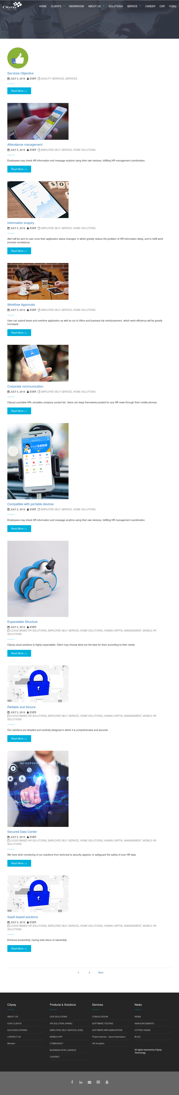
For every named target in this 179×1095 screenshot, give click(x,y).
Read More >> (19, 90)
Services (71, 78)
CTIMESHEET (56, 1043)
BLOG (137, 1036)
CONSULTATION (100, 1016)
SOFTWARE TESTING (102, 1023)
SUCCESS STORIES (17, 1029)
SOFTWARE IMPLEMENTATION (107, 1029)
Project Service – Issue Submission (109, 1036)
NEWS (138, 1016)
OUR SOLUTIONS (58, 1016)
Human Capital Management (122, 630)
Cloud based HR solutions (28, 630)
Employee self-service (56, 149)
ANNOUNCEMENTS (144, 1023)
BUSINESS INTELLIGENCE (63, 1049)
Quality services (52, 78)
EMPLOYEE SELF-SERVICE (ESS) (66, 1029)
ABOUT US (12, 1016)
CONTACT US (14, 1036)
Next (100, 972)
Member (11, 1043)
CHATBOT (55, 1056)
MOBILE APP (56, 1036)
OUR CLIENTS (14, 1023)
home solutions (84, 149)
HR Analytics (98, 1043)
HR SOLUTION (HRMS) (61, 1023)
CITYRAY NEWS (142, 1029)
